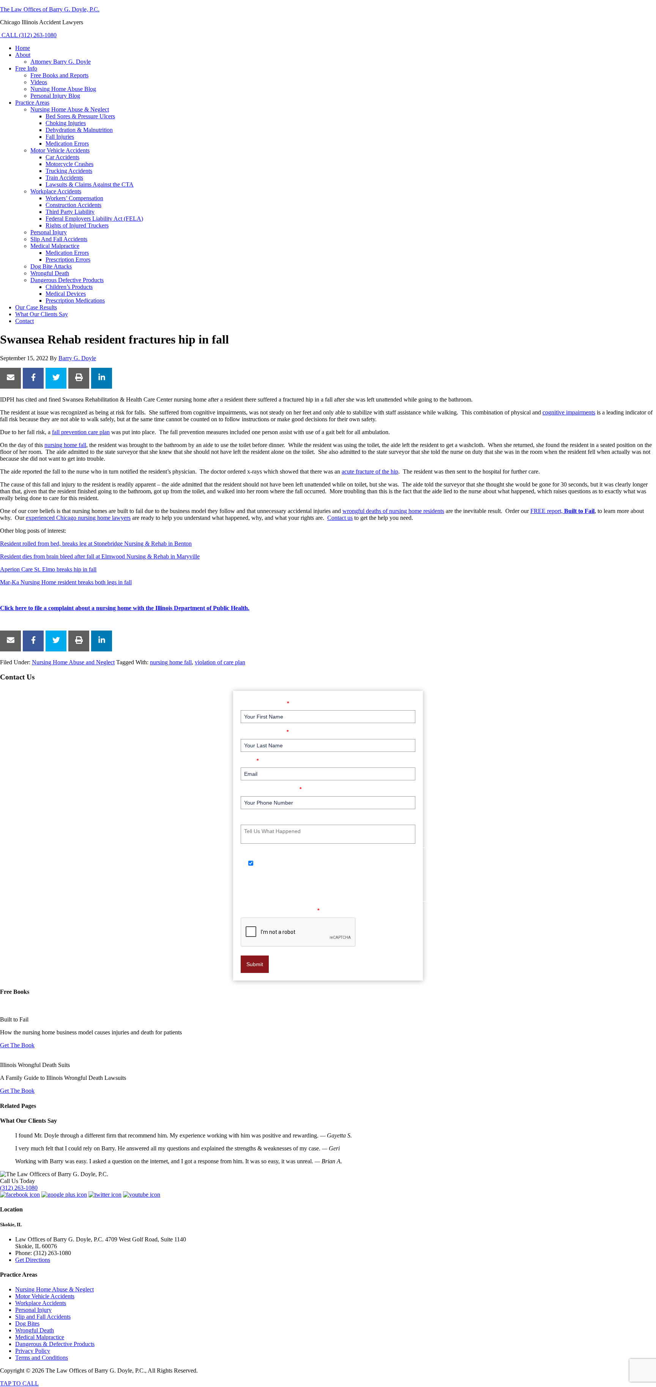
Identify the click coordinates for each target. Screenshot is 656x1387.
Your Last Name (265, 731)
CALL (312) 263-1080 (28, 35)
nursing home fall (65, 445)
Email (250, 760)
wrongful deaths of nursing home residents (393, 511)
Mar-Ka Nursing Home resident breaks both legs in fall (66, 582)
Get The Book (17, 1045)
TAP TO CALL (19, 1383)
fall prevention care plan (81, 432)
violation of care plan (220, 662)
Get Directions (32, 1260)
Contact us (340, 518)
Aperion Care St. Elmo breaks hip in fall (48, 569)
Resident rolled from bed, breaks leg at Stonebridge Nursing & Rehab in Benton (96, 543)
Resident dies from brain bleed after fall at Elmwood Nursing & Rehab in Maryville (100, 556)
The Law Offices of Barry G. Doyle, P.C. (49, 9)
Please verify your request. (280, 910)
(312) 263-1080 (19, 1188)
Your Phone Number (271, 789)
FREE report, (562, 511)
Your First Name (265, 703)
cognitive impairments (568, 412)
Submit (254, 964)
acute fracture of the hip (370, 471)
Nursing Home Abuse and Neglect (73, 662)
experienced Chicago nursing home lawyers (78, 518)
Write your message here (276, 817)
